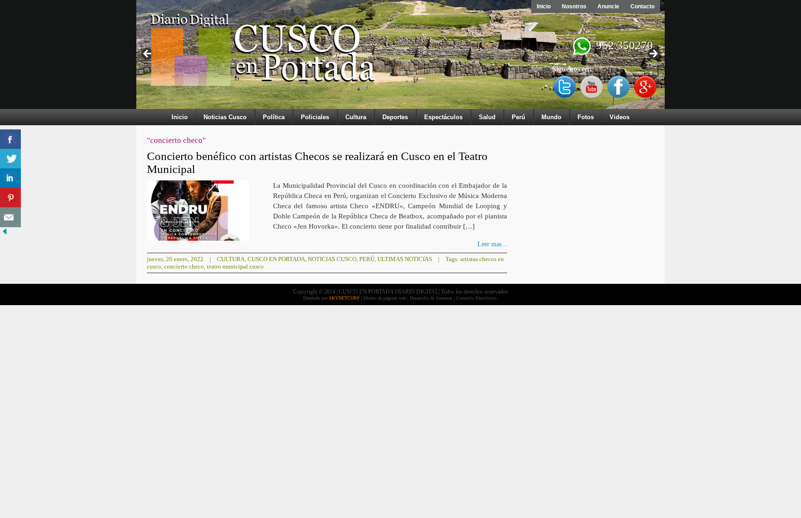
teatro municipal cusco (235, 266)
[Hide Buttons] (4, 233)
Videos (619, 117)
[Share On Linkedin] (10, 178)
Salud (487, 117)
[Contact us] (10, 217)
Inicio (544, 6)
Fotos (586, 117)
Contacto (642, 6)
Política (274, 117)
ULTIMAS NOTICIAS (404, 259)
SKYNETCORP (344, 298)
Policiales (315, 117)
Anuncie (608, 6)
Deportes (395, 117)
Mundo (551, 117)
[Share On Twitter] (10, 159)
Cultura (355, 117)
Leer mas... (492, 244)
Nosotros (574, 6)
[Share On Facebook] (10, 139)
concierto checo (184, 266)
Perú (518, 117)
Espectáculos (443, 117)
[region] (400, 56)
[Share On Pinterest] (10, 198)
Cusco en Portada (276, 259)
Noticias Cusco (225, 117)
